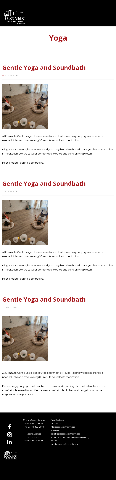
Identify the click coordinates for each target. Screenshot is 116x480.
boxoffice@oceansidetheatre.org (65, 434)
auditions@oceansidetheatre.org (74, 437)
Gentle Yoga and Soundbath (44, 67)
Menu (106, 17)
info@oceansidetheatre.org (63, 427)
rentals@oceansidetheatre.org (64, 444)
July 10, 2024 (11, 307)
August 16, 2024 (12, 76)
